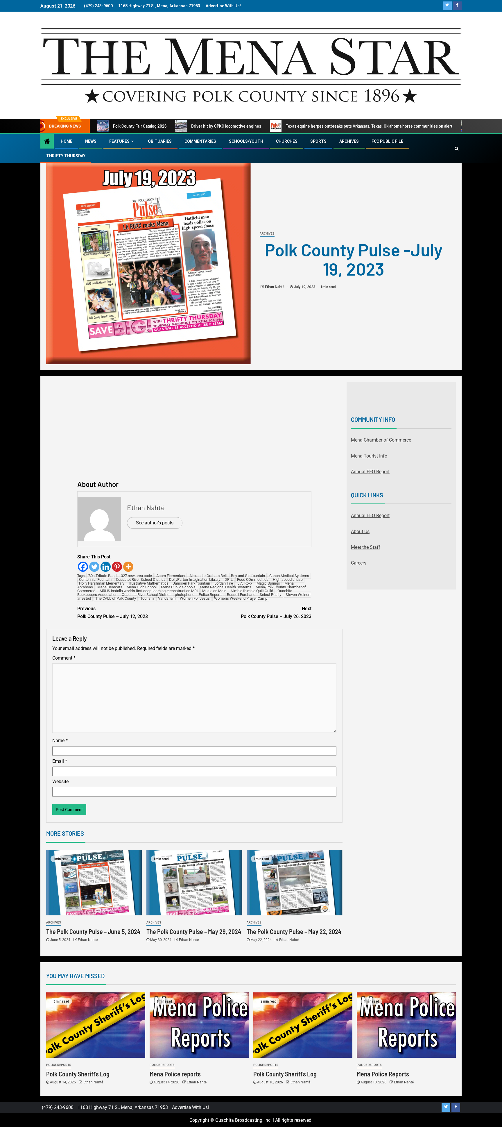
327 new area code (136, 576)
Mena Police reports (175, 1074)
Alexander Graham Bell (208, 576)
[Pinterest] (117, 567)
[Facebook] (83, 567)
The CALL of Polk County (115, 598)
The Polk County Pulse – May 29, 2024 (193, 931)
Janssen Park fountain (191, 583)
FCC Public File (387, 141)
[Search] (456, 148)
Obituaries (160, 141)
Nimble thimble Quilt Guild (252, 591)
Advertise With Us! (223, 5)
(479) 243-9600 (98, 5)
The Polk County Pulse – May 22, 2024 (294, 931)
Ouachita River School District (146, 594)
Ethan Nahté (275, 287)
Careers (358, 563)
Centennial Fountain (95, 579)
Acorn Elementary (170, 576)
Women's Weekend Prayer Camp (240, 598)
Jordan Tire (223, 583)
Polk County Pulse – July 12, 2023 (112, 612)
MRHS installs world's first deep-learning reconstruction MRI (149, 591)
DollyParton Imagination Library (194, 579)
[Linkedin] (106, 567)
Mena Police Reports (383, 1074)
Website (60, 781)
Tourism (147, 598)
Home (66, 141)
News (90, 141)
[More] (128, 567)
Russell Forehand (241, 594)
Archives (349, 141)
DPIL (229, 579)
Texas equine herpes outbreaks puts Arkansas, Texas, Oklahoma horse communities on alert (369, 126)
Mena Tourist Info (369, 456)
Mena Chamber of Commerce (381, 440)
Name (60, 740)
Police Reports (211, 594)
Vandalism (166, 598)
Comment (64, 658)
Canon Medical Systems (289, 576)
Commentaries (200, 141)
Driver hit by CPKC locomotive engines (226, 126)
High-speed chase (288, 579)
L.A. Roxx (244, 583)
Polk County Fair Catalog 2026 (139, 126)
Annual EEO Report (370, 471)
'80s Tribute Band (102, 576)
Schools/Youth (246, 141)
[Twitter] (94, 567)
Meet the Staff (365, 547)
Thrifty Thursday (65, 155)
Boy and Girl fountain (248, 576)
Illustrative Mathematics (148, 583)
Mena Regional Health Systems (225, 587)
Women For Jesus (195, 598)
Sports (318, 141)
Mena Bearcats (109, 587)
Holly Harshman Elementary (101, 583)
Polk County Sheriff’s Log (78, 1074)
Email (59, 761)
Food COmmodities (252, 579)
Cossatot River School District (140, 579)
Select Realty (270, 594)
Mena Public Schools (178, 587)
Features (119, 141)
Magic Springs (268, 583)
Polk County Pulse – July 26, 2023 (276, 612)
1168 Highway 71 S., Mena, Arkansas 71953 (159, 5)
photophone (184, 594)
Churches (286, 141)
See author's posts (154, 523)
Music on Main (214, 591)
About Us (360, 531)
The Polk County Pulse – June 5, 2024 (93, 931)
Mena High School (142, 587)
